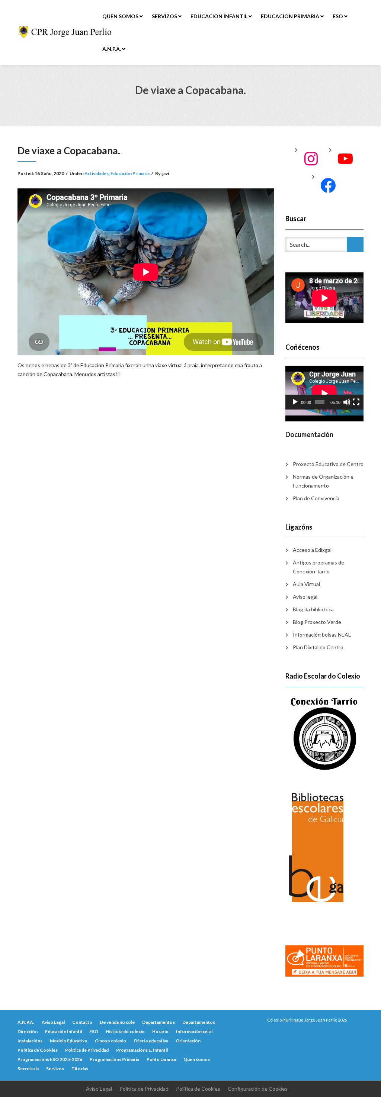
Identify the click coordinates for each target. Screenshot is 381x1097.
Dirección (27, 1031)
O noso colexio (110, 1040)
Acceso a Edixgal (312, 550)
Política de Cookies (37, 1050)
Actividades (96, 173)
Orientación (188, 1040)
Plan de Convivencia (316, 498)
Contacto (82, 1022)
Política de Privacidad (87, 1050)
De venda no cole (117, 1022)
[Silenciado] (346, 402)
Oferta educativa (151, 1040)
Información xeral (194, 1031)
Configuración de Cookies (258, 1088)
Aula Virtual (306, 584)
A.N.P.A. (112, 49)
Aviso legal (305, 596)
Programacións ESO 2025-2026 (49, 1059)
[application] (324, 388)
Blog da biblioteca (313, 609)
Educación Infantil (219, 16)
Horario (160, 1031)
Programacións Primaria (114, 1059)
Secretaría (28, 1068)
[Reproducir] (295, 402)
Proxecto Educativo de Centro (328, 464)
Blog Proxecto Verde (317, 622)
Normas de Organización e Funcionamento (323, 481)
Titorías (79, 1068)
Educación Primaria (290, 16)
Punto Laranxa (161, 1059)
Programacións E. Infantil (142, 1050)
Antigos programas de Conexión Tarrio (318, 567)
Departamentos (158, 1022)
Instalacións (29, 1040)
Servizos (165, 16)
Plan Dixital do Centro (318, 647)
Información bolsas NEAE (322, 634)
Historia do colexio (125, 1031)
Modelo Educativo (68, 1040)
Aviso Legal (53, 1022)
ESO (338, 16)
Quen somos (121, 16)
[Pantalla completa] (356, 402)
